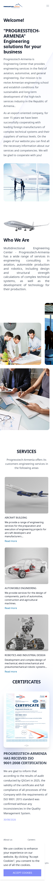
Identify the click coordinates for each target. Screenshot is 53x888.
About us (8, 839)
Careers (31, 839)
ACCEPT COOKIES (22, 872)
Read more (11, 541)
